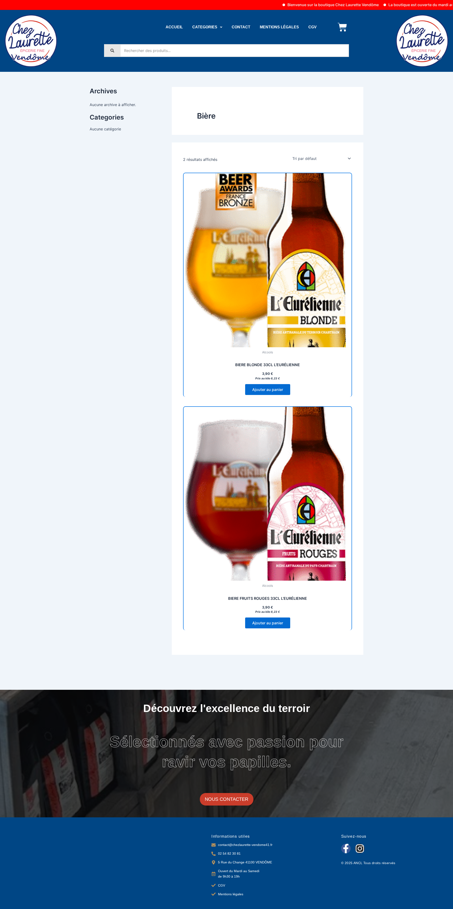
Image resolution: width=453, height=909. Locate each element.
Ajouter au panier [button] (267, 389)
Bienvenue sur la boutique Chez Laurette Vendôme (298, 4)
